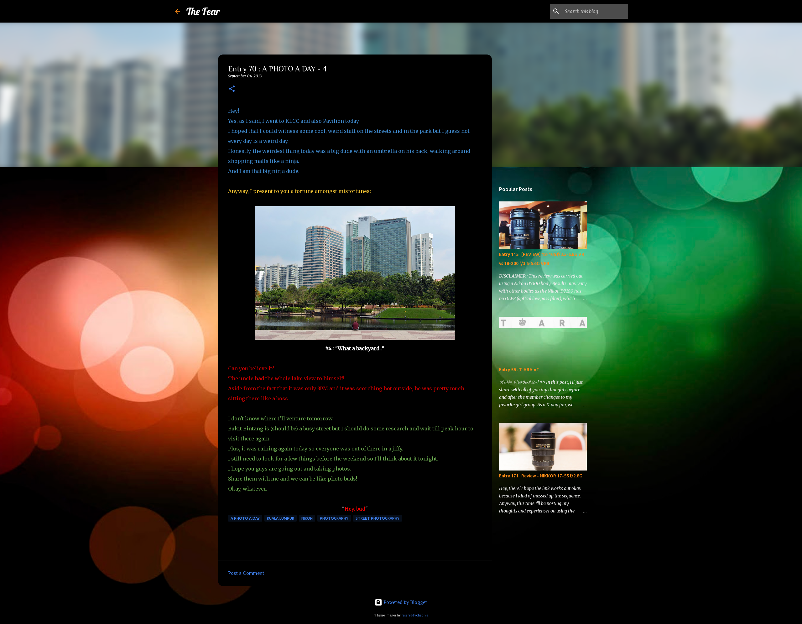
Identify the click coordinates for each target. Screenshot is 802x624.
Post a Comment (246, 573)
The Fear (203, 11)
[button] (232, 89)
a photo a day (245, 518)
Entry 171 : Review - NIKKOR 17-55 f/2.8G (540, 475)
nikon (307, 518)
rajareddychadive (415, 615)
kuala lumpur (280, 518)
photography (334, 518)
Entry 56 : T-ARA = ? (519, 369)
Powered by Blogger (404, 602)
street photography (377, 518)
